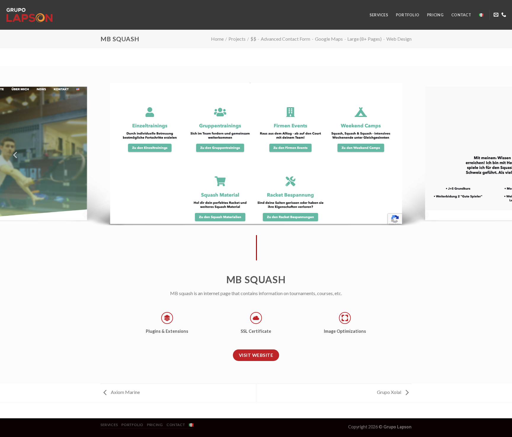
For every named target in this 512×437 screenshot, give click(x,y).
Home (217, 39)
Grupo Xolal (389, 392)
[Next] (496, 155)
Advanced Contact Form (285, 39)
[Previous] (15, 155)
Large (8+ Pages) (364, 39)
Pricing (435, 14)
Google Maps (329, 39)
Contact (461, 14)
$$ (253, 39)
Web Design (399, 39)
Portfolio (407, 14)
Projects (237, 39)
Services (378, 14)
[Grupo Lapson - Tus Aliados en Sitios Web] (62, 15)
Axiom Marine (125, 392)
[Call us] (503, 15)
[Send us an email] (496, 15)
